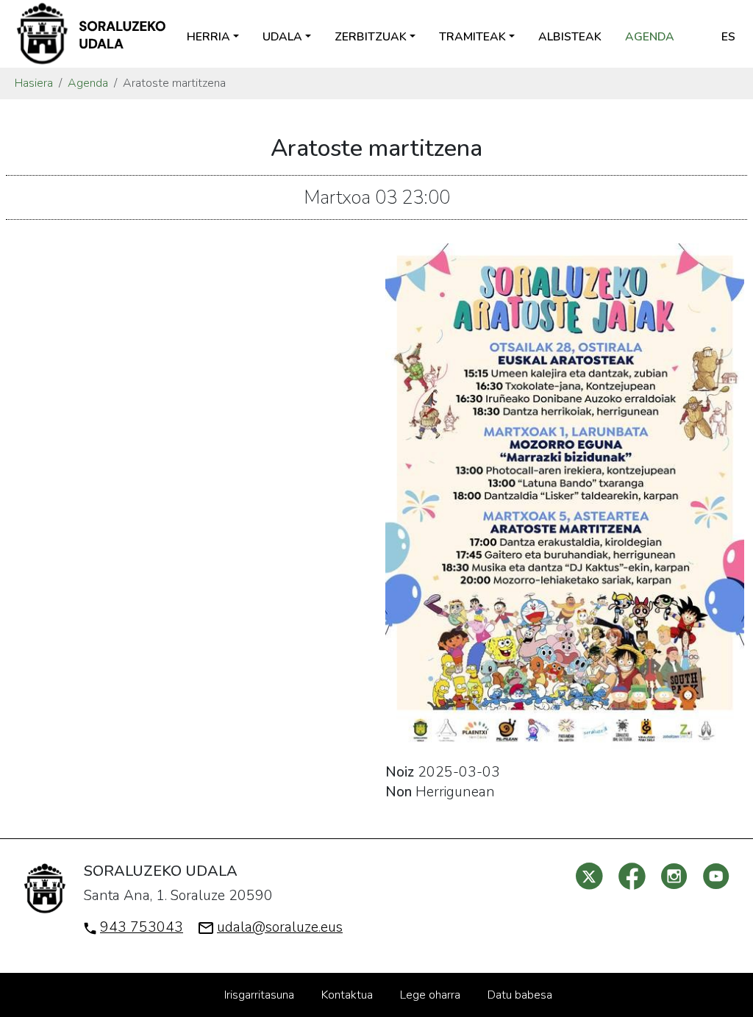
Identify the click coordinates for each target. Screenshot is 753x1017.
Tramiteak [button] (472, 37)
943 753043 (141, 927)
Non (398, 792)
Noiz (399, 772)
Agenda (649, 37)
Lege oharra (430, 995)
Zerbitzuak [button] (371, 37)
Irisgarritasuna (259, 995)
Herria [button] (208, 37)
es (728, 37)
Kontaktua (347, 995)
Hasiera (34, 83)
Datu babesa (520, 995)
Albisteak (570, 37)
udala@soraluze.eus (280, 927)
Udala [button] (282, 37)
